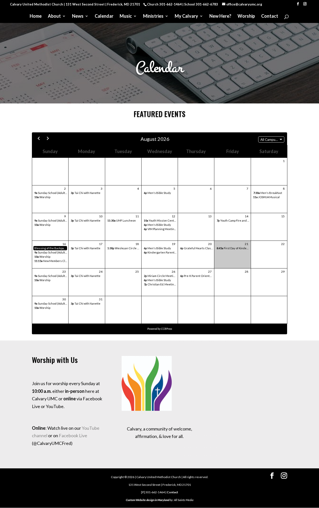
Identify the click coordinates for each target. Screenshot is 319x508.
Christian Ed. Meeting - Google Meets (170, 284)
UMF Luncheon (121, 220)
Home (36, 16)
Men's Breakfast (267, 192)
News (77, 16)
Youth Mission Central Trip (163, 220)
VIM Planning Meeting (160, 229)
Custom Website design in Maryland (147, 500)
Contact (269, 16)
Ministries (153, 16)
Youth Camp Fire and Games (236, 220)
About (54, 16)
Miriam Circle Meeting (160, 275)
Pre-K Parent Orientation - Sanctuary (205, 275)
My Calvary (186, 16)
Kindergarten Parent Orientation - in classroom (176, 252)
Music (126, 16)
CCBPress (166, 328)
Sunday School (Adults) (51, 192)
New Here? (220, 16)
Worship (246, 16)
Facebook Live (73, 435)
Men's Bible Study (157, 192)
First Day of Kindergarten (236, 248)
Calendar (104, 16)
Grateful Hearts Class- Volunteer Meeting (209, 248)
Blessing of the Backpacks (50, 248)
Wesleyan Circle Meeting (127, 248)
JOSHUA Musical (266, 197)
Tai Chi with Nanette (85, 192)
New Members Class (52, 260)
